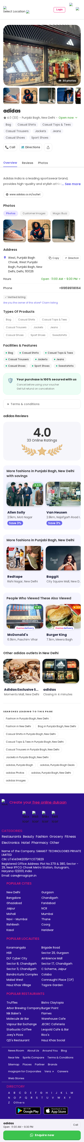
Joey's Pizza (15, 1035)
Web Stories (16, 1078)
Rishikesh (13, 925)
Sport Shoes (38, 335)
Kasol (10, 930)
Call (75, 1125)
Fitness (70, 836)
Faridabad (48, 903)
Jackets (38, 327)
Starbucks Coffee (19, 1030)
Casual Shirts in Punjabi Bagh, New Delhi (31, 734)
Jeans (54, 327)
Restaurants (11, 836)
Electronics (11, 842)
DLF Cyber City (17, 958)
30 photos (69, 80)
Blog (64, 1051)
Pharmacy (39, 842)
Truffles (12, 1003)
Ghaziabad (14, 903)
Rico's (45, 1035)
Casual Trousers (16, 327)
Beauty (28, 836)
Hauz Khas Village (19, 985)
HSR (9, 953)
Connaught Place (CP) (57, 980)
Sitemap (13, 1064)
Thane (46, 919)
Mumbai (47, 914)
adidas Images (16, 780)
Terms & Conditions (60, 1057)
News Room (16, 1051)
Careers (62, 1071)
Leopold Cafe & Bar (55, 1030)
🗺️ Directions (30, 147)
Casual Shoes (15, 335)
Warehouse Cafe (53, 1019)
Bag (8, 319)
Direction (73, 258)
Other (54, 842)
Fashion (42, 836)
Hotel (25, 842)
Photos (10, 213)
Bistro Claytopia (52, 1003)
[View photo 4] (47, 96)
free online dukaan (49, 802)
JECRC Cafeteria (53, 1024)
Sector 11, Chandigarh (21, 969)
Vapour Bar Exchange (22, 1024)
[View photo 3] (29, 96)
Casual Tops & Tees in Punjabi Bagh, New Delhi (35, 741)
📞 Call (10, 147)
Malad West (15, 980)
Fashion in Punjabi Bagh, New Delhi (27, 718)
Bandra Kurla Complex (22, 974)
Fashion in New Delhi (18, 726)
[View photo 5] (65, 96)
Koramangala (16, 948)
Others (19, 1102)
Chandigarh (49, 898)
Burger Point (50, 1008)
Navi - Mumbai (17, 919)
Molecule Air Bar (18, 1019)
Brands (52, 1064)
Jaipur (11, 908)
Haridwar (47, 930)
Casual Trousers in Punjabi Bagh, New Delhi (32, 749)
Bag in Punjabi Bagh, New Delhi (57, 726)
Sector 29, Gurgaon (55, 953)
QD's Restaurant (18, 1040)
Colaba (46, 974)
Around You (50, 1051)
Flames (46, 1013)
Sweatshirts (59, 335)
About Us (33, 1051)
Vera (47, 1071)
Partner (40, 1064)
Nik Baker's (14, 1013)
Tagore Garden (52, 985)
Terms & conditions (25, 404)
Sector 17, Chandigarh (56, 964)
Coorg (45, 925)
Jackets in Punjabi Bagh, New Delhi (27, 757)
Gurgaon (47, 892)
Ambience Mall (51, 958)
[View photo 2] (11, 96)
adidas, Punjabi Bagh (19, 765)
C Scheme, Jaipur (53, 969)
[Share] (48, 147)
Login (59, 9)
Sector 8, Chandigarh (22, 964)
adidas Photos (15, 772)
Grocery (56, 836)
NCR (44, 908)
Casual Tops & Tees (54, 319)
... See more (71, 184)
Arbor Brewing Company (24, 1008)
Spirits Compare (33, 1057)
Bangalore (14, 898)
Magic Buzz (60, 213)
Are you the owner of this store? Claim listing (30, 302)
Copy (55, 258)
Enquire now (44, 1135)
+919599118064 (70, 288)
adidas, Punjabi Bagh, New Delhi (51, 772)
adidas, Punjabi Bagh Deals (57, 765)
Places (27, 1064)
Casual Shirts (26, 319)
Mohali (11, 914)
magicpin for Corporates (24, 1071)
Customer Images (34, 213)
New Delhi (13, 892)
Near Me (13, 1057)
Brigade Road (50, 948)
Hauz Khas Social (53, 1040)
